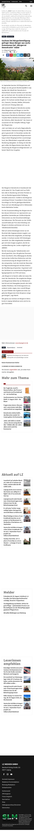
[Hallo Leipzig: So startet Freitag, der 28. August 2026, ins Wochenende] (26, 698)
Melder (4, 36)
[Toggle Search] (26, 6)
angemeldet (13, 370)
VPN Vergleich (6, 794)
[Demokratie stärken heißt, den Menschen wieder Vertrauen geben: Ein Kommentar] (26, 415)
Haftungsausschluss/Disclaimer (11, 805)
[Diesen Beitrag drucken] (28, 55)
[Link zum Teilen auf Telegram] (18, 55)
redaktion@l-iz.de (6, 30)
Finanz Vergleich (7, 796)
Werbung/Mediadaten (8, 785)
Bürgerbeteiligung (11, 347)
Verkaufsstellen (7, 787)
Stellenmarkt (15, 1)
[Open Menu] (31, 6)
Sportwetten (6, 799)
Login (31, 1)
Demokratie (19, 347)
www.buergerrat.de (21, 343)
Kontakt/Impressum (8, 779)
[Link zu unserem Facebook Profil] (4, 774)
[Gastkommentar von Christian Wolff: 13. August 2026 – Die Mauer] (26, 399)
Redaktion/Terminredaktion (10, 782)
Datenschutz (6, 807)
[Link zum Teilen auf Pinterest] (11, 55)
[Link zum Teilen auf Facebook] (7, 55)
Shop (20, 1)
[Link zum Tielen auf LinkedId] (21, 55)
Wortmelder (10, 36)
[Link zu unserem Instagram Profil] (7, 774)
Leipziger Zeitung (6, 1)
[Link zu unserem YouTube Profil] (11, 774)
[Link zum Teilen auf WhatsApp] (14, 55)
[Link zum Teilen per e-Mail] (25, 55)
